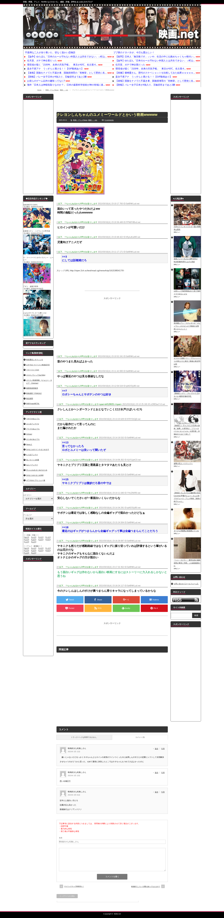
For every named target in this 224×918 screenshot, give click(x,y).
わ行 (33, 542)
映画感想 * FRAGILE (34, 393)
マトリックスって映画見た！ (74, 886)
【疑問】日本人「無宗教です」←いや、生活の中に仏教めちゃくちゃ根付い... (155, 56)
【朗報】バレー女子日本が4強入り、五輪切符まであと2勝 (57, 76)
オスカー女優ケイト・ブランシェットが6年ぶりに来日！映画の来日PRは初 (187, 361)
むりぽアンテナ (32, 455)
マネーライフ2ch (32, 370)
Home (39, 90)
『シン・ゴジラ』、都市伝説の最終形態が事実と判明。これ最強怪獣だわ (187, 563)
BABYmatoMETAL (32, 403)
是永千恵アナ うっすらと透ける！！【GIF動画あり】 (55, 68)
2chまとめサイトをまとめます (37, 449)
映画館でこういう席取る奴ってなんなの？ (145, 886)
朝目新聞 (29, 398)
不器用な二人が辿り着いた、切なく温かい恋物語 (50, 52)
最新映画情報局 (32, 388)
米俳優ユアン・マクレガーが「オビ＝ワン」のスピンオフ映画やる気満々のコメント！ (187, 326)
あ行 (26, 537)
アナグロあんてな (33, 429)
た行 (48, 537)
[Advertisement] (112, 101)
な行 (26, 540)
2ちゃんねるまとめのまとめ (36, 470)
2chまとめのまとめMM (34, 475)
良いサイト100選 (32, 460)
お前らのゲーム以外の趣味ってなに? (46, 80)
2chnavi (29, 434)
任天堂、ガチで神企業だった (42, 60)
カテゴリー (27, 495)
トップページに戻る (67, 896)
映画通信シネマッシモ (34, 360)
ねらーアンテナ (32, 465)
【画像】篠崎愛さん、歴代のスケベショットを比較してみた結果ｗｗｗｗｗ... (155, 72)
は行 (33, 540)
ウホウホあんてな (33, 419)
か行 (33, 537)
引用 (163, 749)
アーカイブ (27, 515)
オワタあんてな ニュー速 (35, 480)
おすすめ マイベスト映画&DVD (38, 365)
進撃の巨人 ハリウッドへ (183, 463)
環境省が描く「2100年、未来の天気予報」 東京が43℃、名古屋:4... (62, 64)
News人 (29, 444)
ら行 (26, 542)
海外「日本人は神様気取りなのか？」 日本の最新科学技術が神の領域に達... (66, 84)
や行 (48, 540)
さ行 (41, 537)
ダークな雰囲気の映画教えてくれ (186, 531)
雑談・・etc (64, 90)
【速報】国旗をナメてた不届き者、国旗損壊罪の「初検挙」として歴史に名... (67, 72)
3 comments (109, 120)
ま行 (41, 540)
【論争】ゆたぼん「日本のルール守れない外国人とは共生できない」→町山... (67, 56)
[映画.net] (112, 47)
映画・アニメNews (52, 90)
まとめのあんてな (33, 439)
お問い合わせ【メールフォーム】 (186, 584)
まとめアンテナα (32, 424)
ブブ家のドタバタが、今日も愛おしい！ (134, 52)
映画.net (117, 914)
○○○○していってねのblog (35, 375)
